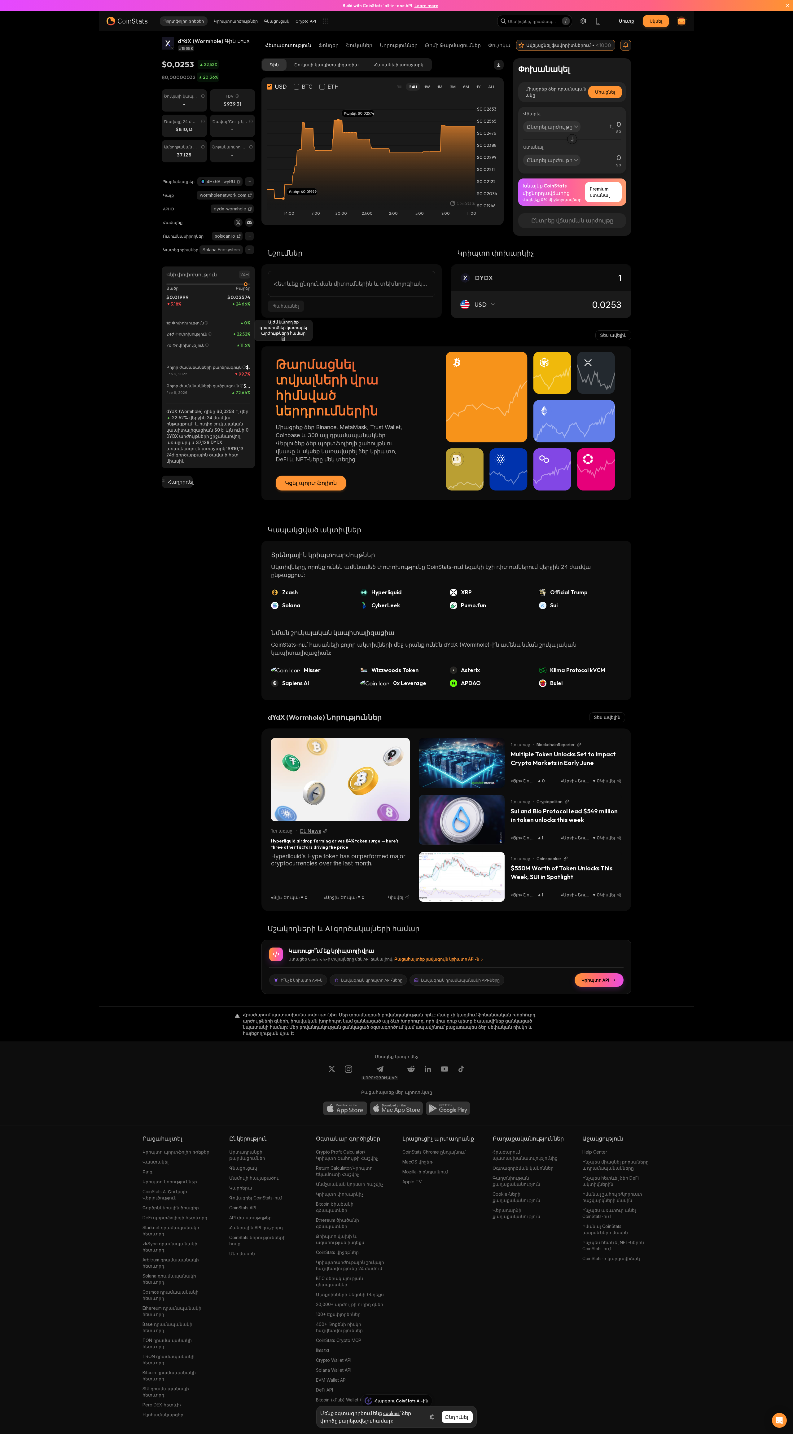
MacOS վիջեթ (417, 1161)
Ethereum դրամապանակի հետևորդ (171, 1311)
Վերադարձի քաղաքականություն (516, 1213)
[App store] (345, 1108)
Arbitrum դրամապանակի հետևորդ (170, 1263)
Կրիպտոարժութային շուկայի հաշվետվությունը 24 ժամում (350, 1265)
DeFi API (324, 1389)
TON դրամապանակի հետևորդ (167, 1343)
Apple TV (412, 1181)
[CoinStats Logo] (127, 21)
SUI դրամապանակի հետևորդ (165, 1391)
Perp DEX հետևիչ (162, 1404)
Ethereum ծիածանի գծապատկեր (337, 1223)
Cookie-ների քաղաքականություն (516, 1197)
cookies (391, 1413)
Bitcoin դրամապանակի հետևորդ (169, 1375)
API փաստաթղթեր (250, 1217)
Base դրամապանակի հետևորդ (167, 1327)
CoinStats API (242, 1207)
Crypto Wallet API (333, 1360)
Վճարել (532, 113)
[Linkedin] (428, 1072)
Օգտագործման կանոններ (523, 1168)
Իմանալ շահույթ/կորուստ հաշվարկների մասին (612, 1197)
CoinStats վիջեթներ (337, 1252)
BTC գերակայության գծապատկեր (339, 1281)
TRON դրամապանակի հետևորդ (168, 1359)
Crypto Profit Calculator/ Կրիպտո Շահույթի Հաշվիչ (347, 1155)
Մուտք (626, 21)
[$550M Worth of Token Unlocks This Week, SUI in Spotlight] (462, 877)
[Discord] (249, 222)
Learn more (426, 5)
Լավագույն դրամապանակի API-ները (460, 980)
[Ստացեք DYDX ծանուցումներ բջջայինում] (625, 45)
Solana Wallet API (333, 1370)
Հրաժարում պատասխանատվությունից (525, 1155)
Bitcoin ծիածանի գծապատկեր (334, 1207)
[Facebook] (461, 1072)
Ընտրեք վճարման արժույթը (572, 220)
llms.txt (322, 1350)
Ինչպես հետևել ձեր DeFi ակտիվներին (610, 1181)
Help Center (594, 1152)
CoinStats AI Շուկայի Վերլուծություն (164, 1194)
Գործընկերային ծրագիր (170, 1207)
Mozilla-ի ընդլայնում (425, 1171)
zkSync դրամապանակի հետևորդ (169, 1246)
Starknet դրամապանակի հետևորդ (170, 1230)
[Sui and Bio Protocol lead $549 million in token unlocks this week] (462, 820)
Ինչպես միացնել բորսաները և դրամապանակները (615, 1165)
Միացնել (605, 92)
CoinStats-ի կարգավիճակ (611, 1258)
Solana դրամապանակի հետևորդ (169, 1279)
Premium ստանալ (600, 192)
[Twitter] (238, 222)
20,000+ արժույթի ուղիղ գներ (349, 1304)
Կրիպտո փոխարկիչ (339, 1194)
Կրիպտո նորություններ (169, 1181)
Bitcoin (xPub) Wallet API (341, 1399)
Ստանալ (533, 147)
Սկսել (656, 21)
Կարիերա (240, 1187)
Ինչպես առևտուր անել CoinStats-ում (609, 1213)
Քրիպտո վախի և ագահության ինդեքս (340, 1239)
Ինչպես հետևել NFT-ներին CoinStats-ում (613, 1245)
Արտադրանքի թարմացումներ (247, 1155)
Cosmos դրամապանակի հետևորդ (170, 1295)
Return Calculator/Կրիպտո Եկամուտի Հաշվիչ (344, 1171)
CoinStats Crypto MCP (338, 1340)
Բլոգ (147, 1171)
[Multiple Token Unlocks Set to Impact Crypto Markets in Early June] (462, 763)
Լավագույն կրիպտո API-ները (371, 980)
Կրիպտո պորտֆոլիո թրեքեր (175, 1152)
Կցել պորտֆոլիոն (311, 483)
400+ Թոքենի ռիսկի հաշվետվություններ (339, 1327)
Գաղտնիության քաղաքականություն (516, 1181)
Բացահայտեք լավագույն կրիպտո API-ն (436, 959)
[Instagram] (348, 1072)
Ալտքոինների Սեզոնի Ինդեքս (350, 1294)
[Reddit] (411, 1072)
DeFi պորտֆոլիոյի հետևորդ (174, 1217)
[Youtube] (444, 1072)
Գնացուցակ (243, 1168)
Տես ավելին (613, 335)
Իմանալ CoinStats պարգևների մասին (605, 1229)
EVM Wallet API (331, 1380)
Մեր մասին (242, 1253)
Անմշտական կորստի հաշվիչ (349, 1184)
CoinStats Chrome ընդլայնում (434, 1152)
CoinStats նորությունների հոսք (257, 1240)
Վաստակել (155, 1161)
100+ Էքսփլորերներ (338, 1314)
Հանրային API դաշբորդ (256, 1227)
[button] (238, 181)
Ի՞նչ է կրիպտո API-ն (301, 980)
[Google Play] (448, 1108)
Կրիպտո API (595, 980)
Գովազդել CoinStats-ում (255, 1197)
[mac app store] (396, 1108)
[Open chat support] (779, 1420)
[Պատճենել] (238, 181)
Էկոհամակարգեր (162, 1414)
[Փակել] (784, 5)
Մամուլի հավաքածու (253, 1178)
